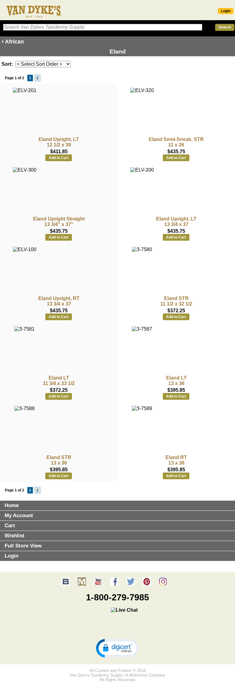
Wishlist (14, 536)
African (14, 42)
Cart (10, 525)
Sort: (7, 64)
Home (12, 505)
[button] (117, 647)
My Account (19, 515)
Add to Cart (59, 158)
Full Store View (23, 546)
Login (225, 11)
